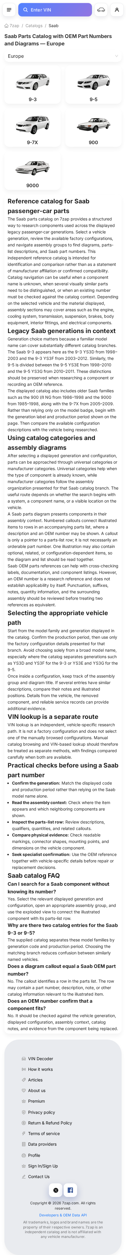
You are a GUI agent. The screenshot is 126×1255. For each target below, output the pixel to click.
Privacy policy (41, 1112)
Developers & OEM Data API (63, 1215)
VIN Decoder (40, 1058)
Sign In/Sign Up (43, 1165)
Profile (34, 1155)
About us (36, 1090)
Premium (36, 1101)
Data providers (42, 1144)
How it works (40, 1069)
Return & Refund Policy (50, 1122)
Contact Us (39, 1176)
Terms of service (44, 1133)
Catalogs (33, 25)
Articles (35, 1079)
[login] (117, 10)
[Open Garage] (101, 10)
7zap (13, 25)
